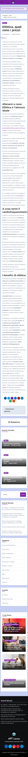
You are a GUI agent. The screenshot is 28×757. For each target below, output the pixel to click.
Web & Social (5, 570)
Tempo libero (5, 578)
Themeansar (14, 754)
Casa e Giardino (6, 557)
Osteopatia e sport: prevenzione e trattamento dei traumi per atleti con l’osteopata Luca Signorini (13, 515)
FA (4, 481)
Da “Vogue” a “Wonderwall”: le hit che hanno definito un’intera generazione (13, 629)
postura (20, 195)
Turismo (4, 582)
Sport (4, 23)
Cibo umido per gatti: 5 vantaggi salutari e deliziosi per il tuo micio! (13, 665)
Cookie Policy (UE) (7, 599)
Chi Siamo (5, 595)
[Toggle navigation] (1, 2)
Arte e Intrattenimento (9, 545)
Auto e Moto (5, 549)
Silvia (5, 463)
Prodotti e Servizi (7, 566)
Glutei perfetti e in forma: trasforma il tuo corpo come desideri (13, 459)
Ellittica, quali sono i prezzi (12, 28)
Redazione (7, 34)
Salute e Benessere (8, 553)
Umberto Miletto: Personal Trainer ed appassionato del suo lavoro (13, 477)
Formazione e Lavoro (8, 562)
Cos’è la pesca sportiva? (12, 443)
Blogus (23, 752)
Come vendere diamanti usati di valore (13, 527)
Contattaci (5, 603)
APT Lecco (14, 739)
